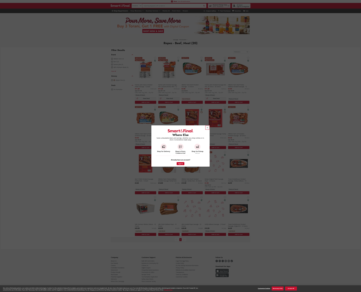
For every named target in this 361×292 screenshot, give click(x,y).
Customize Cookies (264, 288)
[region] (180, 288)
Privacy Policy (168, 290)
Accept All (291, 288)
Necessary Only (278, 288)
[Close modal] (207, 127)
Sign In (180, 164)
